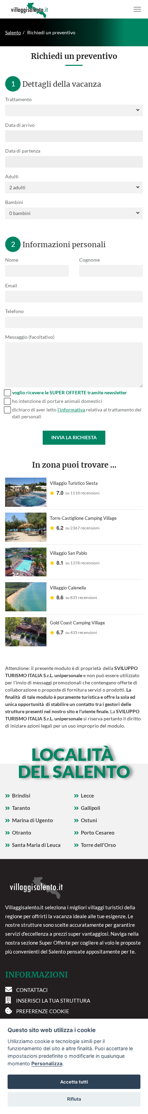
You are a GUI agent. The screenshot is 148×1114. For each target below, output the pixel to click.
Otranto (21, 832)
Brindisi (21, 795)
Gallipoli (90, 808)
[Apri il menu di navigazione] (137, 9)
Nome (11, 260)
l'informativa (71, 409)
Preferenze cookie (42, 1011)
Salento (13, 32)
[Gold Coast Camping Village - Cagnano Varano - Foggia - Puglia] (25, 631)
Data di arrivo (20, 125)
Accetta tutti (74, 1082)
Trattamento (18, 99)
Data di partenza (22, 151)
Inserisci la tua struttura (53, 1000)
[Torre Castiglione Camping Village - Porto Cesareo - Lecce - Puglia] (25, 527)
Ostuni (89, 820)
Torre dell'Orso (98, 845)
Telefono (14, 311)
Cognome (89, 260)
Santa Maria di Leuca (36, 845)
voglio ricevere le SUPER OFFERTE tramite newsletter (69, 392)
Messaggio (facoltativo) (29, 337)
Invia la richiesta (74, 437)
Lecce (87, 795)
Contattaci (32, 990)
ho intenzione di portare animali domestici (57, 401)
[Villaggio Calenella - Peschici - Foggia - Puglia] (25, 596)
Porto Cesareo (98, 832)
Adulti (12, 176)
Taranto (21, 808)
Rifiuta (74, 1099)
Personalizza (46, 1063)
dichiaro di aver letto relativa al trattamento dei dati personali (76, 413)
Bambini (14, 202)
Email (11, 285)
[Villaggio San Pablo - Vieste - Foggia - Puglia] (25, 562)
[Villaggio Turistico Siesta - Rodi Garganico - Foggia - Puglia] (25, 492)
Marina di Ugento (32, 820)
